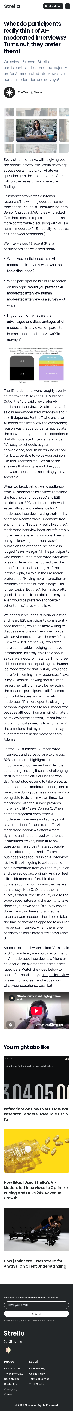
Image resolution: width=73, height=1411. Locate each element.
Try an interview (13, 1373)
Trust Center (36, 1384)
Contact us (10, 1384)
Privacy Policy (37, 1368)
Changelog (10, 1389)
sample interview (55, 974)
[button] (67, 6)
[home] (11, 6)
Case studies (11, 1379)
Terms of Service (39, 1379)
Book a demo (12, 1368)
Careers (8, 1394)
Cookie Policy (37, 1373)
